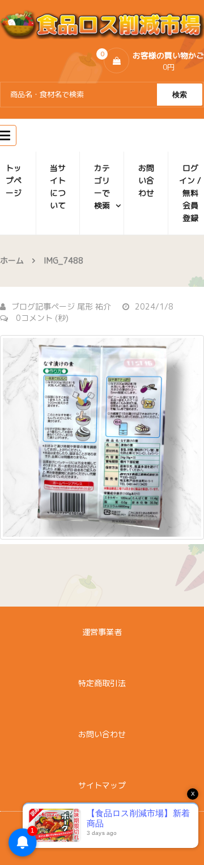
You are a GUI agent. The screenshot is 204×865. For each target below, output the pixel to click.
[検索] (179, 94)
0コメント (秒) (41, 317)
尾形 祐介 (94, 306)
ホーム (12, 260)
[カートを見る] (116, 60)
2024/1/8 (154, 306)
